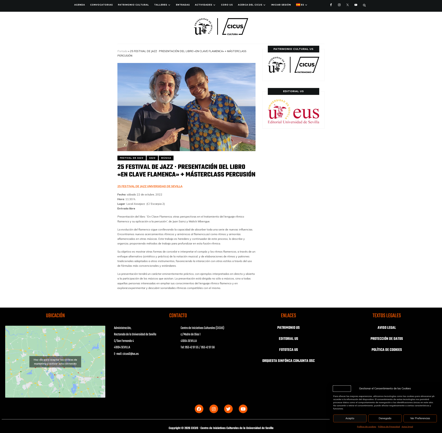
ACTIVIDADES (203, 4)
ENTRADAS (183, 4)
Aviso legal (407, 426)
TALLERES (160, 4)
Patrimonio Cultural (133, 4)
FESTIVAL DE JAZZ (131, 158)
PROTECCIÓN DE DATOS (387, 339)
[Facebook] (199, 409)
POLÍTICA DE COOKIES (387, 350)
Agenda (79, 4)
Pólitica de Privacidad (389, 426)
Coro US (227, 4)
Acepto (349, 418)
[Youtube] (243, 409)
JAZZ (152, 158)
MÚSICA (166, 158)
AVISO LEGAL (387, 328)
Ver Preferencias (420, 418)
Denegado (385, 418)
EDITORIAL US (288, 339)
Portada (122, 51)
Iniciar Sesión (281, 4)
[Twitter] (228, 409)
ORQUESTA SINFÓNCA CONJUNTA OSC (288, 361)
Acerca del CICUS (250, 4)
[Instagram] (213, 409)
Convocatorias (101, 4)
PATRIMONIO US (288, 328)
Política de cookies (366, 426)
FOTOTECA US (288, 350)
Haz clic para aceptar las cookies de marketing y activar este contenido (55, 361)
